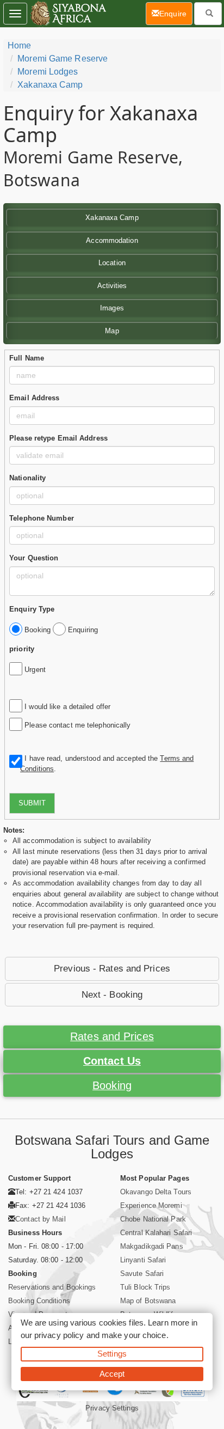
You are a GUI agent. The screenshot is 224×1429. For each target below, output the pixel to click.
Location (112, 263)
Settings (112, 1353)
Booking (112, 1085)
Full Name (26, 358)
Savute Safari (142, 1273)
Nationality (27, 478)
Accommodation (112, 240)
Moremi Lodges (47, 71)
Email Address (34, 398)
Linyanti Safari (143, 1260)
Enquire (175, 13)
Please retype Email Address (58, 438)
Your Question (33, 558)
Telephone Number (41, 518)
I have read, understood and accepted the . (107, 763)
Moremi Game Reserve (62, 58)
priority (21, 649)
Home (19, 45)
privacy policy (59, 1335)
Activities (112, 286)
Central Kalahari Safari (156, 1233)
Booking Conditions (39, 1301)
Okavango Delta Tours (155, 1192)
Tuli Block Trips (145, 1287)
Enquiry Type (31, 609)
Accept (112, 1373)
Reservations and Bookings (52, 1287)
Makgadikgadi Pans (151, 1246)
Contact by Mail (40, 1219)
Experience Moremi (151, 1205)
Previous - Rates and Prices (112, 968)
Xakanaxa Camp (50, 84)
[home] (67, 13)
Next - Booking (112, 995)
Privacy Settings (112, 1408)
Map (112, 331)
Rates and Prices (112, 1036)
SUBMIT (32, 803)
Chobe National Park (153, 1219)
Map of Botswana (148, 1301)
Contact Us (112, 1061)
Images (112, 308)
